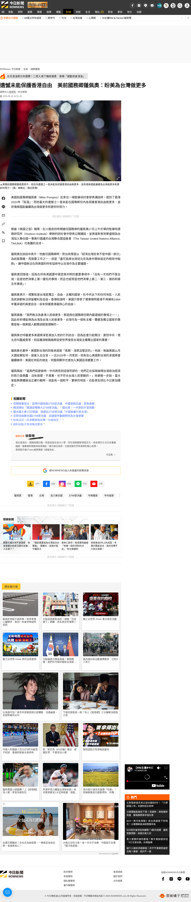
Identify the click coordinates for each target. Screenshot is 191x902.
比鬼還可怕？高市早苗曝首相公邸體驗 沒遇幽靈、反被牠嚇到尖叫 (30, 713)
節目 (120, 12)
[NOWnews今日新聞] (12, 4)
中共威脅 (109, 495)
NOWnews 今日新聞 (10, 69)
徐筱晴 (12, 92)
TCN (63, 18)
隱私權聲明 (69, 880)
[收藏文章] (3, 241)
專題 (39, 12)
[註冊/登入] (187, 5)
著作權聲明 (69, 885)
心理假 (92, 18)
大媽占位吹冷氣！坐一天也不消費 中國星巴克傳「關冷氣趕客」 (89, 844)
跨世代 (51, 18)
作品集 (109, 454)
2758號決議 (75, 495)
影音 (110, 12)
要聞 (29, 12)
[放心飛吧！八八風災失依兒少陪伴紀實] (37, 4)
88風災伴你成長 (32, 18)
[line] (145, 5)
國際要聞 (35, 69)
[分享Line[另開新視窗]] (3, 207)
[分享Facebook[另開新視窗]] (3, 198)
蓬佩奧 (17, 495)
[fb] (132, 5)
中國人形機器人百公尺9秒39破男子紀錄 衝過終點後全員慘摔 (20, 751)
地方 (129, 12)
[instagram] (139, 5)
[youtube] (152, 5)
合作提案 (117, 880)
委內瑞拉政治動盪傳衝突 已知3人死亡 (100, 660)
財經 (78, 12)
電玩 (97, 12)
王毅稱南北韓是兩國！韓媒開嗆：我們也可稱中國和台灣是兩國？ (59, 660)
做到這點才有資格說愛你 (96, 749)
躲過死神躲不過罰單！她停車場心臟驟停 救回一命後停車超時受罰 (19, 622)
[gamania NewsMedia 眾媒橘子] (174, 896)
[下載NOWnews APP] (173, 5)
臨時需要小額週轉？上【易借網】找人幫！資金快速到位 (20, 791)
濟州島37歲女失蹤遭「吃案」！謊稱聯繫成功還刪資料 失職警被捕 (100, 791)
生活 (87, 12)
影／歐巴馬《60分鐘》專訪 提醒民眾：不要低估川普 (60, 751)
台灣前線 (77, 18)
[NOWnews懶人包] (166, 5)
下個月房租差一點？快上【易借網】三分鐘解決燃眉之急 (90, 713)
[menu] (3, 12)
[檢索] (179, 5)
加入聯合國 (57, 495)
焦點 (10, 12)
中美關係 (93, 495)
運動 (58, 12)
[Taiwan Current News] (159, 5)
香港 (30, 495)
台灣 (41, 495)
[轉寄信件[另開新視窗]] (3, 215)
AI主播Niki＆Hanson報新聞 (116, 18)
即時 (20, 12)
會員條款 (117, 872)
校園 (139, 12)
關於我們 (117, 876)
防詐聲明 (68, 872)
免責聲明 (68, 876)
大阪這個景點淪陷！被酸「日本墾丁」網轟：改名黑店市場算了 (59, 620)
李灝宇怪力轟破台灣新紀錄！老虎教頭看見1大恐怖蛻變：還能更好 (60, 791)
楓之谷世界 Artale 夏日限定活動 (100, 619)
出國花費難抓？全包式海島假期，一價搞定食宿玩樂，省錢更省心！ (29, 844)
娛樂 (49, 12)
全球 (68, 12)
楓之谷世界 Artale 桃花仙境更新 (19, 659)
